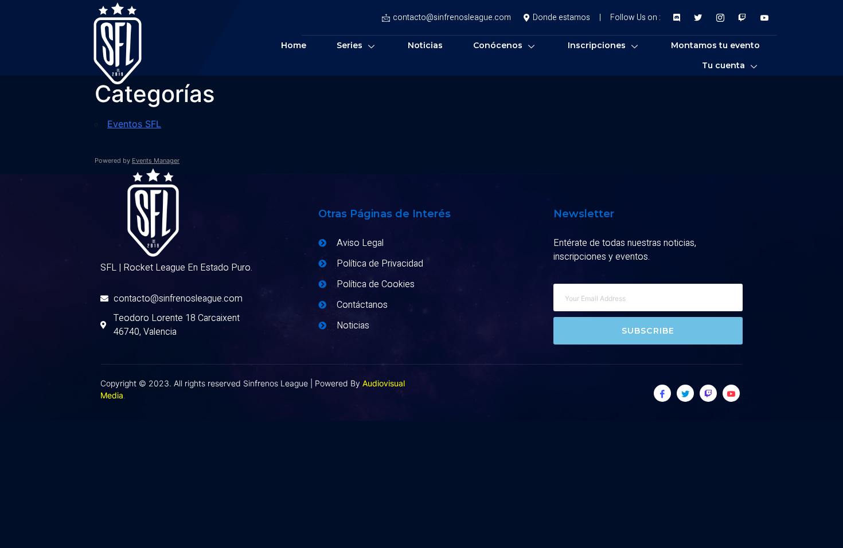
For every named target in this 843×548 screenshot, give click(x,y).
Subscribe (648, 331)
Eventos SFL (134, 124)
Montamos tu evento (715, 45)
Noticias (425, 45)
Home (293, 45)
